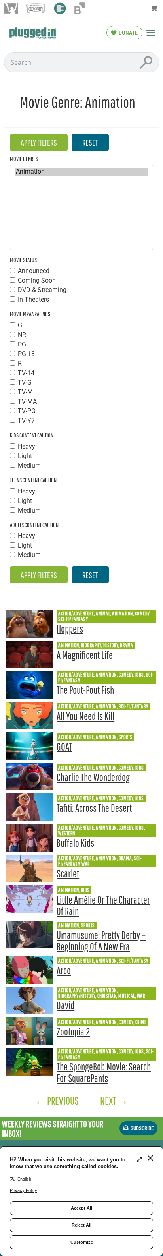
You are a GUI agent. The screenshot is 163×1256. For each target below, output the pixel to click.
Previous (57, 1100)
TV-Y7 (26, 421)
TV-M (25, 392)
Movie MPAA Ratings (30, 314)
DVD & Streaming (42, 290)
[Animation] (81, 172)
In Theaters (33, 299)
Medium (29, 466)
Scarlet (68, 873)
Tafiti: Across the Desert (94, 808)
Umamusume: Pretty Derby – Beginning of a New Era (101, 940)
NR (22, 335)
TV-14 (26, 373)
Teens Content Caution (33, 480)
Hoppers (70, 629)
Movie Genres (24, 158)
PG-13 (26, 354)
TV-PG (27, 411)
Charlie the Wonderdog (93, 777)
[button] (151, 32)
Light (25, 456)
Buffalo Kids (75, 843)
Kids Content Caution (31, 435)
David (65, 1005)
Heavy (26, 446)
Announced (33, 271)
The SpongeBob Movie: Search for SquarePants (104, 1072)
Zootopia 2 (73, 1031)
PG (22, 344)
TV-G (25, 382)
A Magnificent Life (85, 655)
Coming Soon (37, 280)
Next (114, 1100)
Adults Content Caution (34, 525)
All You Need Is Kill (85, 716)
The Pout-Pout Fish (85, 690)
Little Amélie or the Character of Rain (103, 905)
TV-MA (27, 402)
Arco (64, 970)
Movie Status (23, 260)
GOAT (64, 747)
